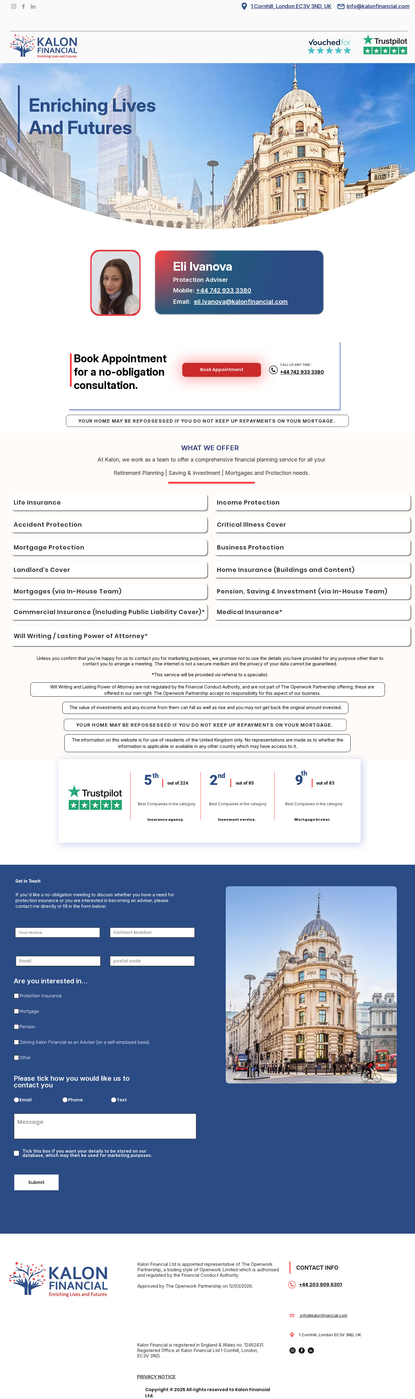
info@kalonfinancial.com (323, 1315)
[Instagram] (13, 6)
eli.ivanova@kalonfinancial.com (241, 301)
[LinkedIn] (33, 6)
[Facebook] (23, 6)
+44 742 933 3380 (223, 290)
